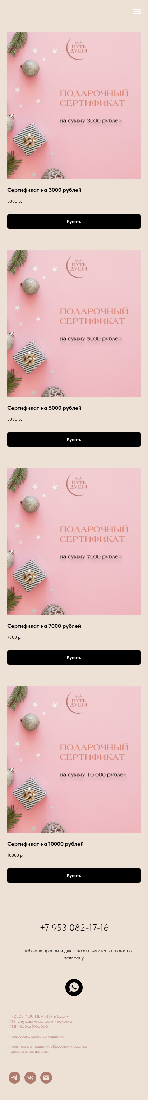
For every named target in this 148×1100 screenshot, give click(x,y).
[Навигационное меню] (137, 11)
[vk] (30, 1081)
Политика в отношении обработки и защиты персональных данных (48, 1049)
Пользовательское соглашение (36, 1036)
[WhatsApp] (74, 987)
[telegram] (14, 1081)
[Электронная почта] (46, 1081)
